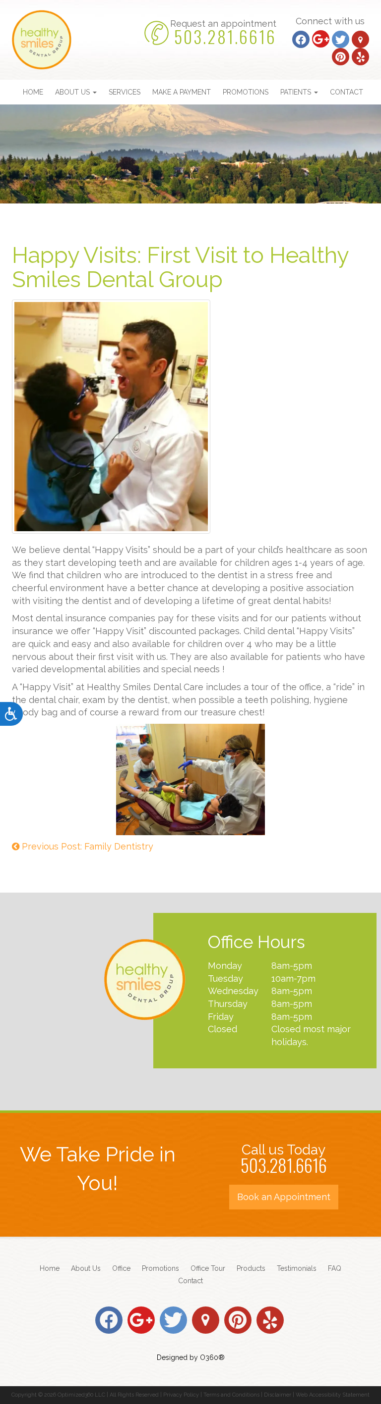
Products (251, 1268)
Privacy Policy (181, 1395)
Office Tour (207, 1268)
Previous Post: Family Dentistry (86, 846)
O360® (212, 1357)
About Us (73, 92)
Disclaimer (277, 1395)
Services (124, 92)
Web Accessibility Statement (333, 1395)
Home (33, 92)
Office (121, 1268)
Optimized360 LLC (81, 1395)
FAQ (334, 1268)
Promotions (245, 92)
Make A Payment (181, 92)
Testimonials (297, 1268)
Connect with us (330, 21)
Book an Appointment (283, 1197)
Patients (296, 92)
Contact (346, 92)
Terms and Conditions (231, 1395)
